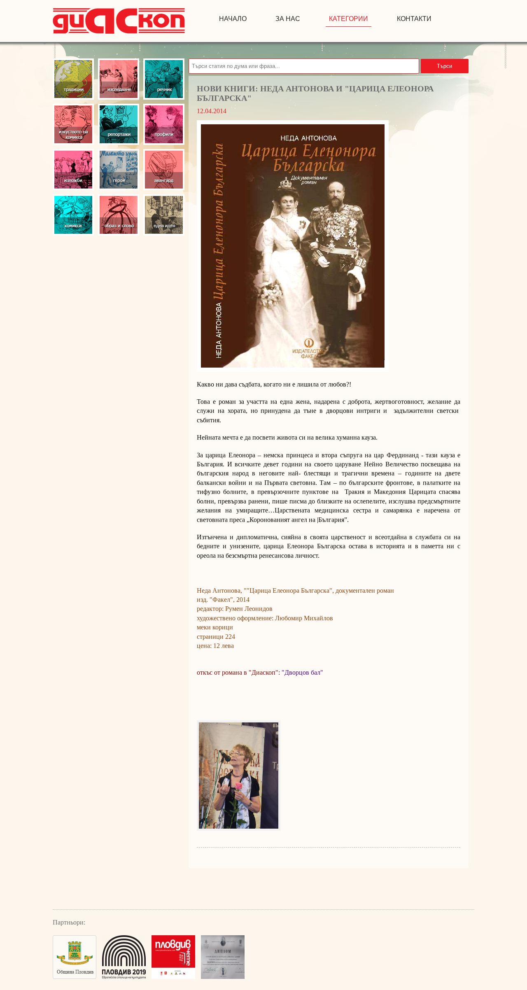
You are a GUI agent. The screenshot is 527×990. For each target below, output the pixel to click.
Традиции (73, 79)
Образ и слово (118, 214)
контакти (414, 18)
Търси (444, 66)
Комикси (73, 214)
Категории (348, 18)
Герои (118, 169)
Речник (163, 79)
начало (233, 18)
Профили (163, 124)
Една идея (163, 214)
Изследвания (118, 79)
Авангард (163, 169)
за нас (287, 18)
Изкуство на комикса (73, 124)
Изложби (73, 169)
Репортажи (118, 124)
